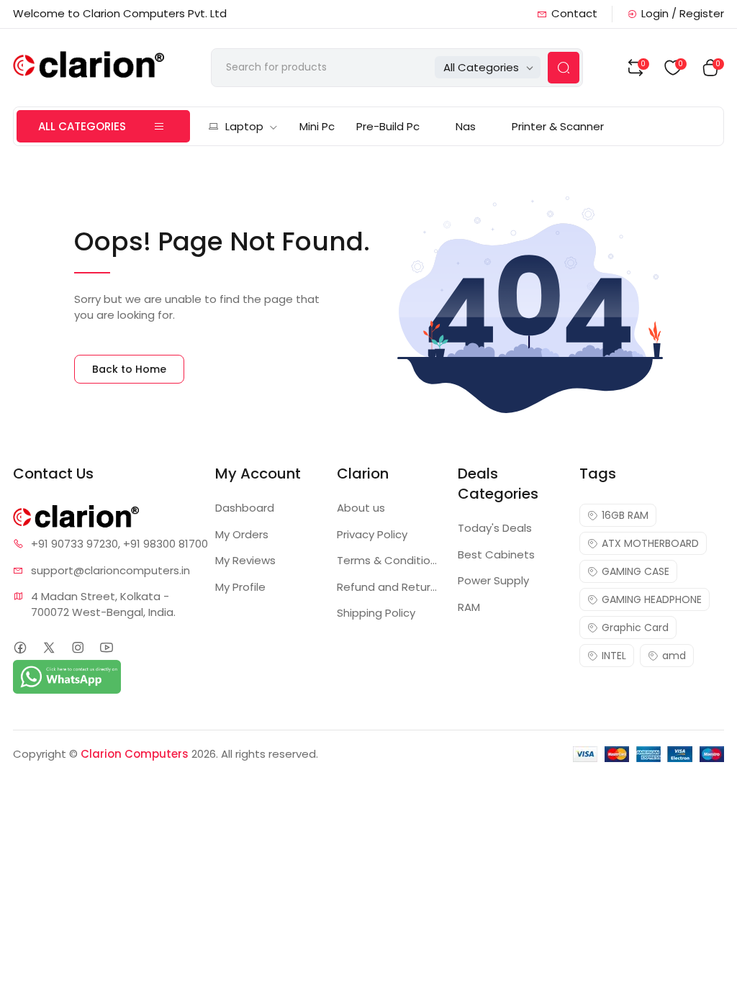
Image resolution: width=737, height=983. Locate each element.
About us (361, 507)
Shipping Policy (376, 612)
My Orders (241, 534)
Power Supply (493, 580)
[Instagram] (77, 647)
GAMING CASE (635, 571)
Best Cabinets (496, 554)
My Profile (240, 586)
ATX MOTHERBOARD (650, 543)
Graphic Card (635, 627)
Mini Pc (317, 126)
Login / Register (682, 13)
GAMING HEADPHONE (652, 599)
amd (674, 655)
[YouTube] (106, 647)
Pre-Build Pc (388, 126)
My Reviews (245, 560)
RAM (469, 607)
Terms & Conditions (389, 560)
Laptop (244, 126)
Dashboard (244, 507)
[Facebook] (19, 647)
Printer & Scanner (558, 126)
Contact (574, 13)
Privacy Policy (372, 534)
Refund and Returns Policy (389, 586)
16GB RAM (625, 515)
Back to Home (129, 369)
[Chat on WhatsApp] (67, 676)
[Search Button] (563, 67)
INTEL (614, 655)
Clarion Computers (135, 753)
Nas (466, 126)
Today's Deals (495, 527)
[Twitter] (48, 647)
